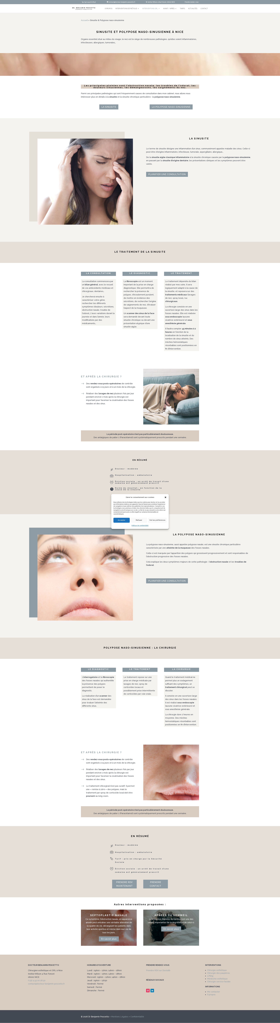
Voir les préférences (157, 520)
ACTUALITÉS (192, 8)
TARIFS (182, 8)
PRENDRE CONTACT (155, 884)
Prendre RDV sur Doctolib (158, 970)
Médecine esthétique (217, 979)
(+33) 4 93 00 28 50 (36, 980)
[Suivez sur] (156, 989)
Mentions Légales (119, 1016)
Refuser (139, 520)
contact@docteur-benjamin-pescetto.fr (46, 984)
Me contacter (213, 992)
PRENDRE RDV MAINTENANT (124, 884)
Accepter (121, 520)
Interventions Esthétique (126, 8)
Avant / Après (168, 8)
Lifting (210, 976)
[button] (165, 497)
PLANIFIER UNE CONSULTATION (167, 174)
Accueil (84, 20)
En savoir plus (109, 939)
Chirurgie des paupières (218, 973)
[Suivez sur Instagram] (148, 990)
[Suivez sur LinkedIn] (152, 990)
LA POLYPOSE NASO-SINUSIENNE (171, 107)
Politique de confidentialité (140, 525)
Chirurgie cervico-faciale (218, 981)
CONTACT (204, 8)
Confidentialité (137, 1016)
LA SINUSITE (109, 107)
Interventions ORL (150, 8)
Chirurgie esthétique (217, 970)
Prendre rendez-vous (192, 2)
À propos (211, 994)
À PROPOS (108, 8)
